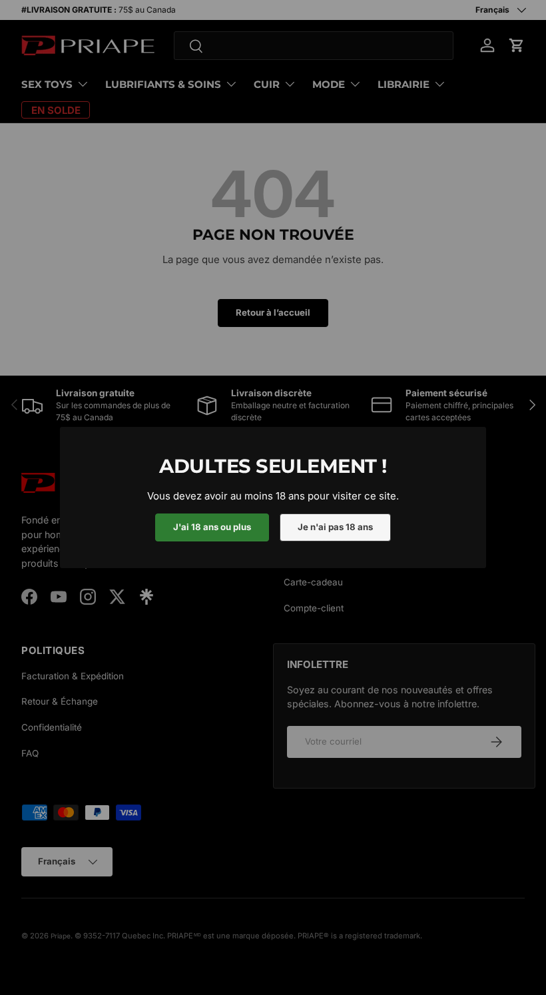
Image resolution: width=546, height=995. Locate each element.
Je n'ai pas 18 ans (335, 526)
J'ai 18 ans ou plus (212, 526)
